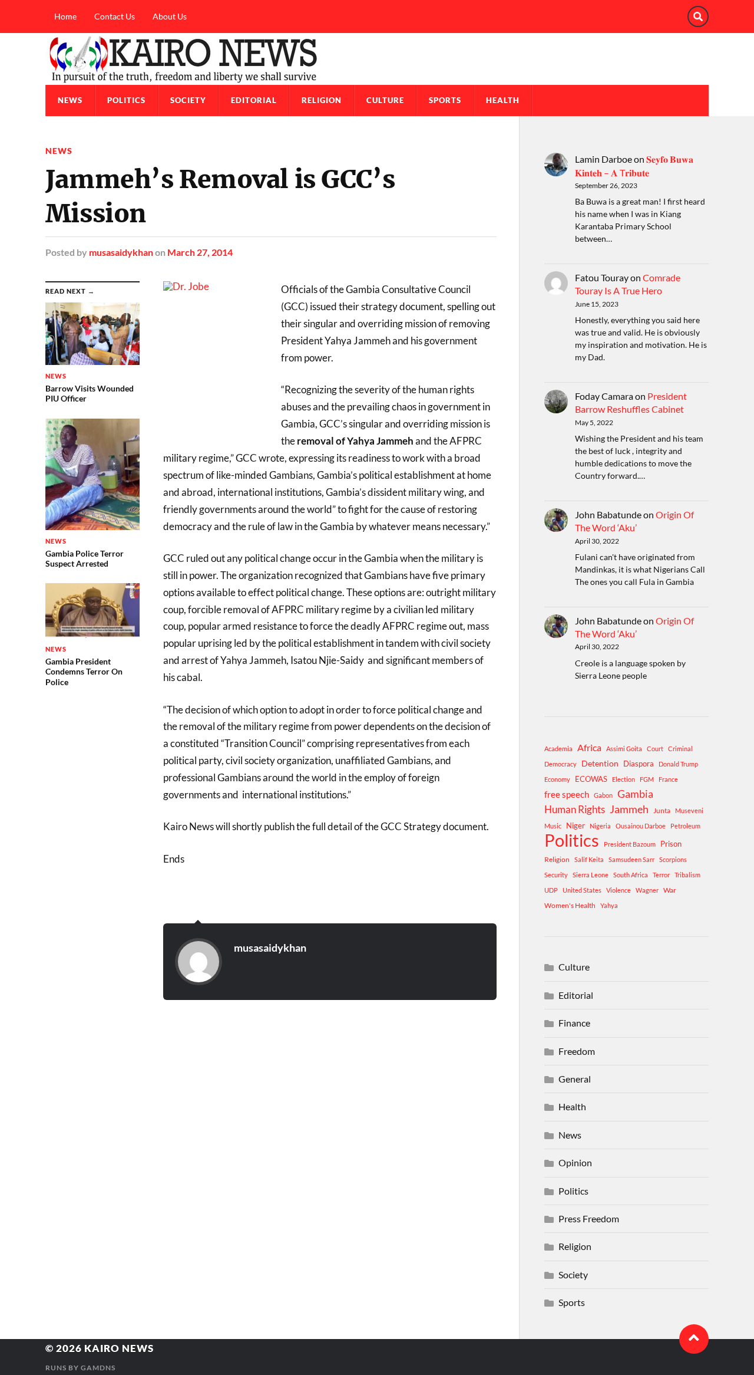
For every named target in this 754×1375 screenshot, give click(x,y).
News (70, 100)
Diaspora (638, 763)
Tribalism (687, 875)
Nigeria (600, 826)
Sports (445, 100)
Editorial (254, 100)
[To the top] (694, 1339)
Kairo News (119, 1348)
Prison (671, 843)
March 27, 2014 (200, 252)
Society (188, 100)
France (668, 779)
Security (556, 875)
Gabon (603, 795)
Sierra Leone (591, 875)
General (574, 1078)
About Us (170, 16)
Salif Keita (589, 859)
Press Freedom (588, 1218)
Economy (557, 779)
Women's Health (570, 905)
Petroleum (685, 826)
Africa (589, 747)
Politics (126, 100)
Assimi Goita (624, 748)
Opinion (575, 1162)
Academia (558, 748)
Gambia (635, 793)
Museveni (689, 810)
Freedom (576, 1051)
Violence (618, 890)
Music (552, 826)
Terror (661, 875)
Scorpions (673, 859)
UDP (551, 890)
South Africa (630, 875)
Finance (574, 1022)
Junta (661, 810)
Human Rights (574, 809)
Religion (322, 100)
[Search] (698, 16)
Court (655, 748)
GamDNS (98, 1367)
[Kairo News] (377, 59)
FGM (647, 779)
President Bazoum (630, 844)
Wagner (647, 890)
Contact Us (114, 16)
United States (582, 890)
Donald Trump (678, 764)
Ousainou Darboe (641, 826)
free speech (566, 794)
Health (503, 100)
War (669, 890)
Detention (600, 763)
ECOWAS (591, 779)
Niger (575, 825)
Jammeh (629, 809)
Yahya (609, 905)
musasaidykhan (121, 252)
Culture (385, 100)
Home (65, 16)
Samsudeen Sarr (631, 859)
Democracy (560, 764)
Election (623, 779)
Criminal (680, 748)
